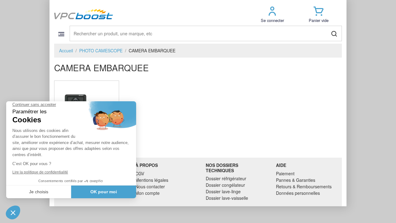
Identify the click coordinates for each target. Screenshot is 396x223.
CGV (139, 173)
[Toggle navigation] (61, 34)
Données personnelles (298, 193)
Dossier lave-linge (223, 191)
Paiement (285, 173)
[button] (272, 14)
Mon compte (147, 193)
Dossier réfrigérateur (226, 178)
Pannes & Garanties (295, 180)
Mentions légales (151, 180)
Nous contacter (150, 186)
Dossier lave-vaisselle (227, 198)
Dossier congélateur (225, 185)
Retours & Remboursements (304, 186)
